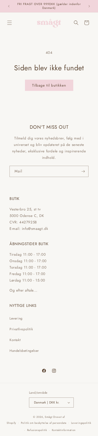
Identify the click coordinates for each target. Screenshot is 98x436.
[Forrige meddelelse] (9, 6)
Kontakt (15, 339)
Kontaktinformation (64, 430)
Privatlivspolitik (21, 329)
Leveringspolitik (81, 423)
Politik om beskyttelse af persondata (43, 423)
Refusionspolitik (37, 430)
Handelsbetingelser (24, 350)
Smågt (49, 417)
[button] (9, 22)
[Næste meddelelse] (89, 6)
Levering (16, 318)
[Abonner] (83, 171)
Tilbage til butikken (49, 85)
